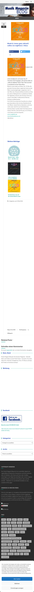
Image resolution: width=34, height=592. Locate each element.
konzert (16, 541)
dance (19, 522)
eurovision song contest (19, 529)
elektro (4, 529)
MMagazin (10, 333)
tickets (4, 554)
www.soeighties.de (12, 114)
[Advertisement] (20, 265)
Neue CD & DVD (11, 329)
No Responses (22, 329)
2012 (14, 519)
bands (25, 519)
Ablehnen (17, 583)
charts (13, 522)
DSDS (14, 526)
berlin (3, 522)
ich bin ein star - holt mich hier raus (11, 538)
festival (4, 532)
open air (21, 544)
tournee (10, 554)
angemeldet (9, 350)
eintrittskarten (27, 526)
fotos (22, 532)
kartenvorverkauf (6, 541)
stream (23, 547)
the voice (13, 550)
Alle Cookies (17, 579)
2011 (9, 519)
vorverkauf (5, 557)
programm (16, 547)
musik (14, 544)
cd (8, 522)
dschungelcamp (6, 526)
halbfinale (4, 535)
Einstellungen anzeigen (17, 588)
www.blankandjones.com (13, 116)
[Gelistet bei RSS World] (4, 509)
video (26, 554)
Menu (27, 1)
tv (21, 554)
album (20, 519)
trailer (16, 554)
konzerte (23, 541)
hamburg (12, 535)
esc (9, 529)
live (9, 544)
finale (17, 532)
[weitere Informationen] (10, 54)
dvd (20, 526)
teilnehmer (5, 550)
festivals (11, 532)
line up (4, 544)
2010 (3, 519)
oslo (27, 544)
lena (29, 541)
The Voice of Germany (23, 550)
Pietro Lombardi (6, 547)
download (26, 522)
